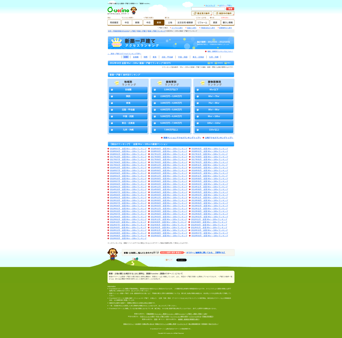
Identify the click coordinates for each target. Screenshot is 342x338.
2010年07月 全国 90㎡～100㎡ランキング (209, 233)
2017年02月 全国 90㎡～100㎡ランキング (209, 162)
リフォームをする (195, 316)
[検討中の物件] (223, 14)
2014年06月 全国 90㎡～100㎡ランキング (169, 192)
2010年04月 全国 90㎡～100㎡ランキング (209, 236)
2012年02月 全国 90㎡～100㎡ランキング (209, 217)
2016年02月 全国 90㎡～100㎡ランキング (209, 173)
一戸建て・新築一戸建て (194, 314)
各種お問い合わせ (148, 324)
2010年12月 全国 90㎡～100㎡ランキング (128, 230)
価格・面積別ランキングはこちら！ (220, 51)
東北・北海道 (198, 57)
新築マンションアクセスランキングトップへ (182, 138)
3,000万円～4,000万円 (171, 103)
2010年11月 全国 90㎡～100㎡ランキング (169, 230)
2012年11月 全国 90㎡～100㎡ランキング (209, 209)
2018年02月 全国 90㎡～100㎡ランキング (209, 151)
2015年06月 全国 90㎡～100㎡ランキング (169, 181)
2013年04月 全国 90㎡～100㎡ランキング (128, 206)
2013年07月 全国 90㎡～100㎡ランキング (128, 203)
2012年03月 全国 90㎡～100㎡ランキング (169, 217)
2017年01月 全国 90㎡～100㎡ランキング (128, 165)
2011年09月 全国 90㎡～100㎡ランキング (168, 222)
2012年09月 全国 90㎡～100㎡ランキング (169, 211)
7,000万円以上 (171, 130)
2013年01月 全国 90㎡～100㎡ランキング (128, 209)
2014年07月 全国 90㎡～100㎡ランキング (128, 192)
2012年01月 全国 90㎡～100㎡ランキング (128, 219)
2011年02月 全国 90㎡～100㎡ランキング (168, 228)
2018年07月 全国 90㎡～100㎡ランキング (128, 149)
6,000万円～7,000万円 (171, 123)
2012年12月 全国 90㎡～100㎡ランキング (169, 209)
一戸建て (133, 31)
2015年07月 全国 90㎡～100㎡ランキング (128, 181)
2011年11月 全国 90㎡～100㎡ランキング (209, 219)
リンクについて (182, 324)
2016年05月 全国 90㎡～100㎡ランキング (209, 170)
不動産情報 (150, 314)
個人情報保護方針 (194, 324)
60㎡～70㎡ (214, 96)
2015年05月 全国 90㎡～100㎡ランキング (209, 181)
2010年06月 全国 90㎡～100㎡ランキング (128, 236)
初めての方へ (213, 324)
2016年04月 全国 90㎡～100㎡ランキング (128, 173)
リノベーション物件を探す (179, 316)
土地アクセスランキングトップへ (219, 138)
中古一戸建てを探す (162, 316)
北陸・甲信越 (167, 57)
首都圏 (136, 57)
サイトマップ (210, 5)
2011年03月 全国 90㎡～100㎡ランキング (128, 228)
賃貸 (155, 319)
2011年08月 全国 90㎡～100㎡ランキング (209, 222)
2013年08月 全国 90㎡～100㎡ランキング (209, 200)
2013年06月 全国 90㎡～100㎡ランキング (169, 203)
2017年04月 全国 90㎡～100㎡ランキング (128, 162)
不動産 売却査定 (207, 316)
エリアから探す (177, 28)
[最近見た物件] (201, 14)
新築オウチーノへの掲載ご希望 (165, 324)
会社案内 (138, 324)
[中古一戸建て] (148, 24)
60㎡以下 (214, 89)
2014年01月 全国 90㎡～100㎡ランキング (128, 198)
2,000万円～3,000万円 (171, 96)
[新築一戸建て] (159, 24)
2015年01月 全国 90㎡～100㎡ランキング (128, 187)
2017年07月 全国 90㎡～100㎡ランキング (128, 160)
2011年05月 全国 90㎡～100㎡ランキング (168, 225)
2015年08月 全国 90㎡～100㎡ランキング (209, 179)
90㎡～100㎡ (214, 116)
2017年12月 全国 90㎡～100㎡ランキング (169, 154)
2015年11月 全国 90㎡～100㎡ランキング (209, 176)
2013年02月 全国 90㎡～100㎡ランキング (209, 206)
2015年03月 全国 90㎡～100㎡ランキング (169, 184)
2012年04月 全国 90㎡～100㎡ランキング (128, 217)
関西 (145, 57)
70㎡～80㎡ (214, 103)
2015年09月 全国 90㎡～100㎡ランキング (169, 179)
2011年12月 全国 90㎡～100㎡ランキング (169, 219)
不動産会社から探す (208, 28)
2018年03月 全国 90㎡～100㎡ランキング (169, 151)
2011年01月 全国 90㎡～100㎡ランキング (209, 228)
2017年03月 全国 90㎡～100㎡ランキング (169, 162)
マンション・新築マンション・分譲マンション (169, 314)
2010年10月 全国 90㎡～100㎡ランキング (209, 230)
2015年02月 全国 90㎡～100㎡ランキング (209, 184)
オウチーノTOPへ (225, 5)
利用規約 (204, 324)
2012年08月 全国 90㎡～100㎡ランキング (209, 211)
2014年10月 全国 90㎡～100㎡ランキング (128, 189)
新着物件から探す (225, 28)
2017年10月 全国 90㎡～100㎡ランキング (128, 157)
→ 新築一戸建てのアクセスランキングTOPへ (124, 54)
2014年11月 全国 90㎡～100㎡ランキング (209, 187)
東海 (154, 57)
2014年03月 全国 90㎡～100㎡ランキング (169, 195)
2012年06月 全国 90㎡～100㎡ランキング (169, 214)
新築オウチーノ (128, 324)
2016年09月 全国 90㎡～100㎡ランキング (169, 168)
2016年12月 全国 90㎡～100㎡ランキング (169, 165)
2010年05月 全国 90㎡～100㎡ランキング (169, 236)
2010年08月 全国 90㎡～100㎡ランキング (169, 233)
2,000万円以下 (171, 89)
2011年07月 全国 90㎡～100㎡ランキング (128, 225)
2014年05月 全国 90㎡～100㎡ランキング (209, 192)
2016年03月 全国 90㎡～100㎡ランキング (169, 173)
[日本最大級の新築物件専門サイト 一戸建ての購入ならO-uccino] (119, 14)
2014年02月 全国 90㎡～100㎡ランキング (209, 195)
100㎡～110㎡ (214, 123)
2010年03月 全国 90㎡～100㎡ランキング (128, 238)
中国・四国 (182, 57)
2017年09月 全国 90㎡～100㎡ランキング (169, 157)
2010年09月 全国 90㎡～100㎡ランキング (128, 233)
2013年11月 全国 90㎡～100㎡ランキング (209, 198)
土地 (205, 314)
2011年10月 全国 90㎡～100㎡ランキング (128, 222)
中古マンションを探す (147, 316)
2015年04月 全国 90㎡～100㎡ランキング (128, 184)
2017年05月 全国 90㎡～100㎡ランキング (209, 160)
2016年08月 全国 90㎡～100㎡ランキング (209, 168)
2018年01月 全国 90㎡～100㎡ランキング (128, 154)
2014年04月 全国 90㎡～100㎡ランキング (128, 195)
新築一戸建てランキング (157, 31)
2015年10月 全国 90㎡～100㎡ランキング (128, 179)
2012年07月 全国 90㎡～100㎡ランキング (128, 214)
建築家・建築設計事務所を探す (188, 319)
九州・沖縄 (213, 57)
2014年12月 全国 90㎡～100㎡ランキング (169, 187)
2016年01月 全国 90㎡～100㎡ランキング (128, 176)
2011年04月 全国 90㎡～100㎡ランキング (209, 225)
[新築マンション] (137, 24)
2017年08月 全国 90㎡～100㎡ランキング (209, 157)
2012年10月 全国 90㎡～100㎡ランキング (128, 211)
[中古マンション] (127, 24)
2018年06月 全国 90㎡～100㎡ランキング (169, 149)
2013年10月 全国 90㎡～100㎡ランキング (128, 200)
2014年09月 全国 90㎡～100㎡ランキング (169, 189)
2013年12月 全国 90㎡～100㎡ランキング (169, 198)
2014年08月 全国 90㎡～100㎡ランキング (209, 189)
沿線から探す (192, 28)
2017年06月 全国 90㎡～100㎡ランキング (169, 160)
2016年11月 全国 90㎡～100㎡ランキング (209, 165)
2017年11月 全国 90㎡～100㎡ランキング (209, 154)
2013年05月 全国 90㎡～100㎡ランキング (209, 203)
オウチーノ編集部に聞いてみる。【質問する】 (206, 252)
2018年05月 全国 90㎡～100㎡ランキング (209, 149)
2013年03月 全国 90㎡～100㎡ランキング (169, 206)
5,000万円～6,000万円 (171, 116)
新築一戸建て (142, 31)
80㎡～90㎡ (214, 109)
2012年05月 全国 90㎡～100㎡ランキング (209, 214)
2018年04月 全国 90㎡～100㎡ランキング (128, 151)
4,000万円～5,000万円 (171, 109)
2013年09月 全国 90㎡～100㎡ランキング (169, 200)
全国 (126, 57)
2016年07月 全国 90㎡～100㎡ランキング (128, 170)
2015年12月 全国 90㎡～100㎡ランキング (169, 176)
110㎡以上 (214, 130)
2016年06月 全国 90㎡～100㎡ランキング (169, 170)
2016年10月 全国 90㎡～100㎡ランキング (128, 168)
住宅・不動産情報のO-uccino (118, 31)
